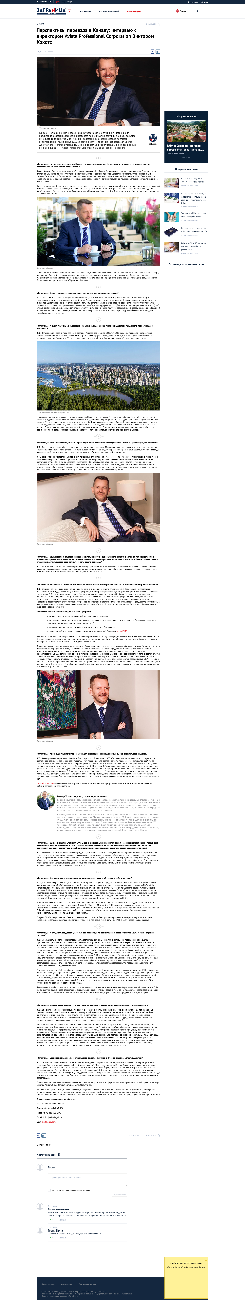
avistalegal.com (49, 1122)
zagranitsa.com (45, 2)
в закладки (151, 24)
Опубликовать (119, 1194)
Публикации (134, 11)
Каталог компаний (109, 11)
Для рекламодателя (87, 1284)
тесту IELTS (122, 631)
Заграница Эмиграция (51, 11)
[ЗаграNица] (153, 138)
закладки (194, 2)
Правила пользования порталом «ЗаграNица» (60, 1296)
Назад (41, 24)
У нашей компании (45, 783)
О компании (66, 1284)
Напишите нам (48, 1284)
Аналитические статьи (175, 153)
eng (63, 2)
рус (57, 2)
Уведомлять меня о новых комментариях (71, 1190)
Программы (85, 11)
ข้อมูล (69, 2)
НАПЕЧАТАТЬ (135, 1135)
